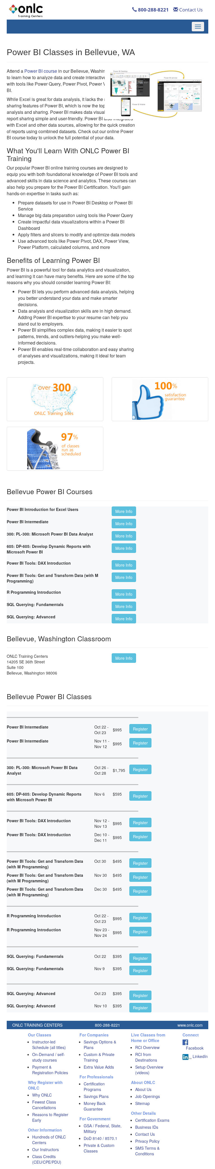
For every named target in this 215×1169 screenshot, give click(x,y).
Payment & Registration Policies (50, 1069)
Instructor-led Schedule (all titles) (49, 1044)
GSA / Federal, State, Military (102, 1128)
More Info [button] (123, 511)
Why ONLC (42, 1095)
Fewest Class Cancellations (44, 1104)
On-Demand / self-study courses (48, 1057)
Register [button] (140, 729)
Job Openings (147, 1096)
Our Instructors (45, 1149)
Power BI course (40, 71)
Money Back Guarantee (95, 1106)
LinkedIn (199, 1056)
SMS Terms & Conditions (147, 1150)
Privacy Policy (147, 1141)
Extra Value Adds (99, 1067)
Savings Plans (96, 1096)
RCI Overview (147, 1047)
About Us (143, 1089)
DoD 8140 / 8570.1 (100, 1138)
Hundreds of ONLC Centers (49, 1139)
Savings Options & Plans (100, 1044)
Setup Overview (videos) (149, 1069)
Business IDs (146, 1127)
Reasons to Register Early (50, 1117)
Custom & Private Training (99, 1057)
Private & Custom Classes (99, 1148)
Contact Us (190, 9)
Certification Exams (152, 1120)
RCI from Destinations (146, 1057)
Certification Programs (94, 1086)
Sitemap (142, 1103)
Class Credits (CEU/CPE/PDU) (46, 1159)
